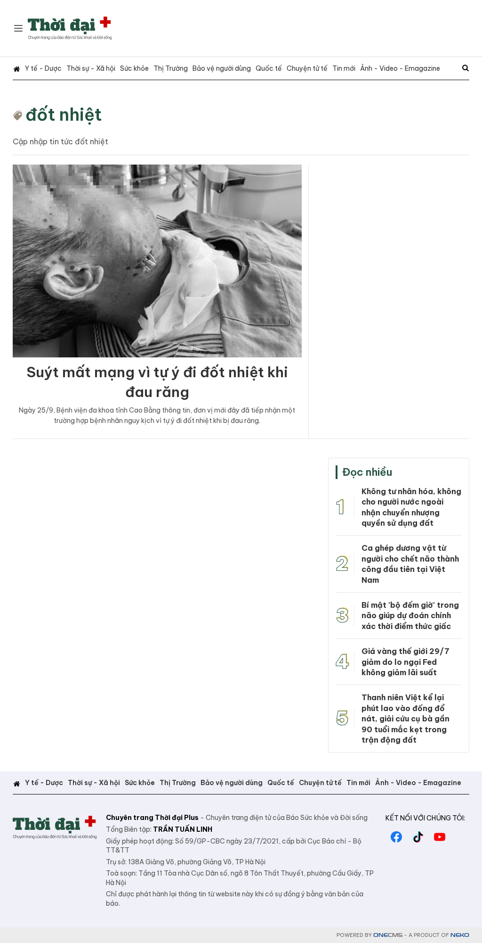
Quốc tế (269, 68)
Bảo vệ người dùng (222, 68)
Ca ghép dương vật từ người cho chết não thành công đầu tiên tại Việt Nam (410, 563)
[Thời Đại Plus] (70, 28)
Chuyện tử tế (307, 68)
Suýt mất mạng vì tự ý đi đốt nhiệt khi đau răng (157, 382)
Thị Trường (170, 68)
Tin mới (343, 68)
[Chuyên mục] (18, 28)
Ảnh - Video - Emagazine (400, 68)
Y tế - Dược (43, 68)
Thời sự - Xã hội (90, 68)
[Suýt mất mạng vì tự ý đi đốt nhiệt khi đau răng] (157, 261)
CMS (387, 935)
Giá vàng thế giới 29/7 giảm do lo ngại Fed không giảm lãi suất (406, 661)
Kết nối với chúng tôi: (425, 818)
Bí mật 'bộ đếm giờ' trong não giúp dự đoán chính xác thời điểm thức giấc (410, 615)
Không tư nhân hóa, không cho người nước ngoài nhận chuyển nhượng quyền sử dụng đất (411, 507)
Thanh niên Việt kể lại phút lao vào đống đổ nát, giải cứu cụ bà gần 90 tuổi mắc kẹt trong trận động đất (406, 718)
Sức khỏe (134, 68)
